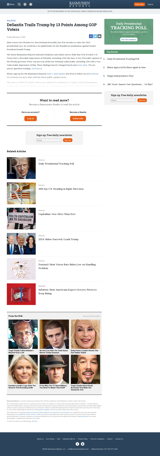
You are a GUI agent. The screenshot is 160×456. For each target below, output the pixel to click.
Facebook (93, 73)
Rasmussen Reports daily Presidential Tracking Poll (42, 412)
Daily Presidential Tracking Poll (56, 163)
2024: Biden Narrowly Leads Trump (58, 239)
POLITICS (11, 20)
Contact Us (119, 439)
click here (36, 68)
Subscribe (78, 118)
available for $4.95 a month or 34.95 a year (31, 414)
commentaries (65, 412)
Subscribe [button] (139, 4)
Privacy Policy (83, 439)
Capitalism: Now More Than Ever (57, 214)
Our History (50, 439)
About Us (40, 439)
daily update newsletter (42, 410)
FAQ (58, 439)
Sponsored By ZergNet (91, 316)
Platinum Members (83, 416)
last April (82, 65)
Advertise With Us (69, 439)
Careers (110, 439)
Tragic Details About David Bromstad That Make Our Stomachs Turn (82, 388)
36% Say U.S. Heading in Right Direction (61, 188)
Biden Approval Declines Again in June (126, 67)
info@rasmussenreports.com (78, 449)
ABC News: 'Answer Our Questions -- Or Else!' (130, 84)
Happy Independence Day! (120, 76)
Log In (150, 4)
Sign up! (67, 140)
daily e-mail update (55, 73)
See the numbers (129, 39)
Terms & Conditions (97, 439)
